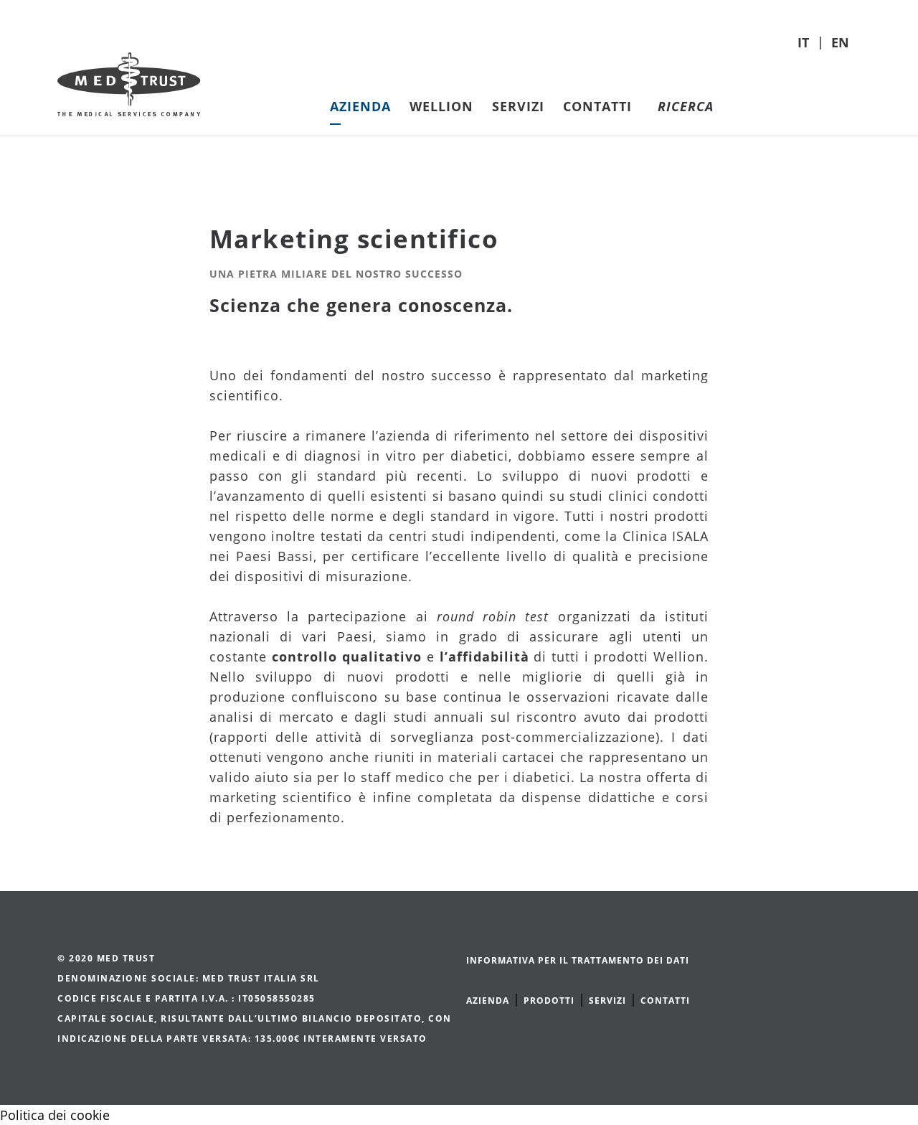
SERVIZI (607, 1000)
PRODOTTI (549, 1000)
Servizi (518, 106)
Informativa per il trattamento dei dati (577, 960)
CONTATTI (665, 1000)
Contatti (597, 106)
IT (805, 42)
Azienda (360, 106)
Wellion (441, 106)
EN (840, 42)
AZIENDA (487, 1000)
